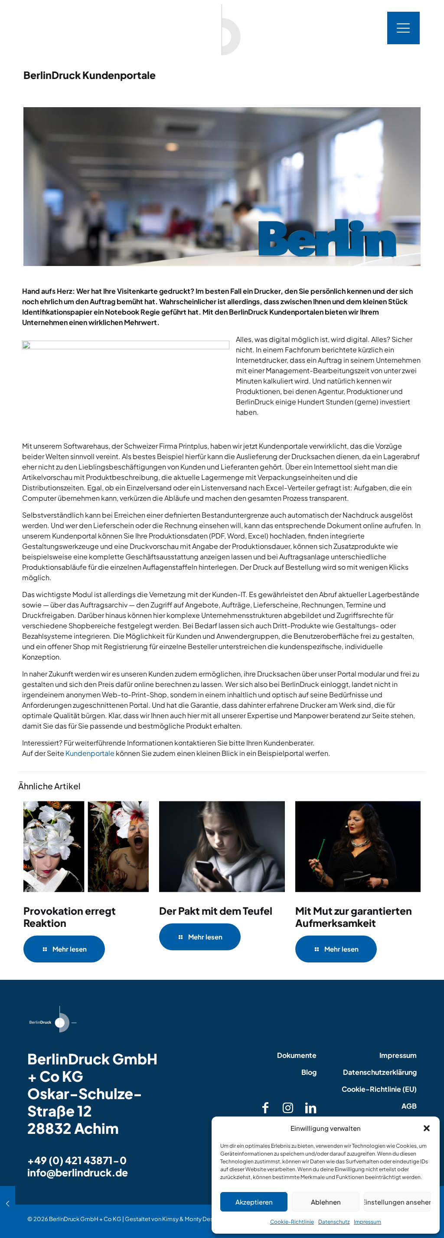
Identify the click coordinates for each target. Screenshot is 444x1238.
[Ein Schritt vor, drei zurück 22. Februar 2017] (7, 1203)
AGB (409, 1105)
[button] (426, 1128)
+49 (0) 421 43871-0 (77, 1160)
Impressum (367, 1221)
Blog (309, 1072)
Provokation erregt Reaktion (69, 916)
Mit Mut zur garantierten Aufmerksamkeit (353, 916)
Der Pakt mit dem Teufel (215, 910)
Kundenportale (89, 753)
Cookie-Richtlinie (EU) (379, 1089)
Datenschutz (333, 1221)
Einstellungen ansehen (397, 1202)
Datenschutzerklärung (380, 1072)
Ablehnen (326, 1202)
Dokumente (297, 1055)
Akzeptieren (254, 1202)
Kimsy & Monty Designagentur (202, 1218)
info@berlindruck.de (77, 1172)
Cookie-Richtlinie (292, 1221)
